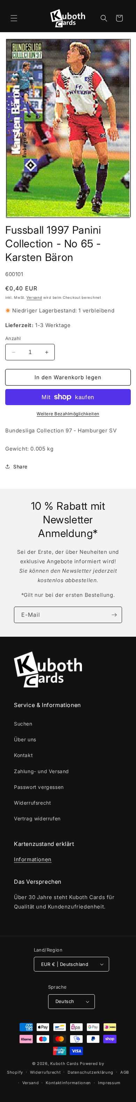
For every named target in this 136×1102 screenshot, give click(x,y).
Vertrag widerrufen (37, 818)
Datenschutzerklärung (90, 1072)
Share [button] (20, 466)
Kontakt (23, 755)
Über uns (25, 739)
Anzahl (13, 338)
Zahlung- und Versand (41, 771)
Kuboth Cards (64, 1063)
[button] (14, 18)
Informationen (33, 859)
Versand (34, 297)
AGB (124, 1072)
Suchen (23, 724)
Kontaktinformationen (68, 1082)
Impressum (109, 1082)
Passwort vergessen (39, 787)
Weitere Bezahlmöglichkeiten (68, 413)
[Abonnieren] (114, 615)
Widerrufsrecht (32, 803)
